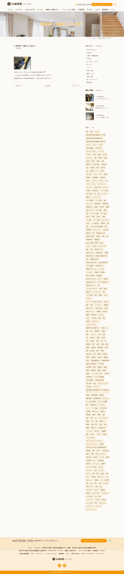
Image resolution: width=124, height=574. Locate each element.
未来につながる (89, 308)
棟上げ (98, 344)
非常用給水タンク (99, 265)
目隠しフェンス (89, 486)
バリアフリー (96, 386)
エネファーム (106, 398)
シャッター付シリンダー (97, 373)
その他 (89, 58)
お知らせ (89, 53)
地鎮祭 (105, 174)
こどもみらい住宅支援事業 (96, 226)
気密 (97, 421)
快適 (101, 288)
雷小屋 (102, 350)
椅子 (87, 405)
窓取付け (105, 434)
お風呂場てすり (102, 427)
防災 (87, 259)
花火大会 (94, 246)
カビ (95, 418)
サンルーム (105, 187)
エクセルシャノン (95, 321)
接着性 (93, 414)
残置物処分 (97, 239)
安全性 (87, 373)
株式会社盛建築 (89, 148)
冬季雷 (87, 357)
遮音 (104, 414)
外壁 (103, 161)
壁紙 (95, 470)
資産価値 (106, 305)
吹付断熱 (88, 411)
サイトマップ (100, 553)
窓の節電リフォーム (90, 460)
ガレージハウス (105, 220)
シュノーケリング (96, 292)
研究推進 (93, 357)
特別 (91, 249)
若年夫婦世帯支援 (99, 380)
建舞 (107, 344)
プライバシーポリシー (91, 151)
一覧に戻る (48, 85)
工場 (100, 483)
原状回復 (104, 431)
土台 (87, 341)
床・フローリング (92, 79)
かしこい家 (101, 269)
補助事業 (106, 357)
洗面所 (102, 473)
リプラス (102, 457)
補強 (87, 350)
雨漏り (105, 210)
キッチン (89, 64)
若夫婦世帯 (88, 367)
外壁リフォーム (89, 210)
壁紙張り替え (100, 252)
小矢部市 (88, 190)
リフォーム (101, 151)
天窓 (87, 213)
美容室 (100, 295)
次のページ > (76, 85)
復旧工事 (102, 207)
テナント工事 (97, 496)
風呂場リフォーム (90, 252)
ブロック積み (104, 213)
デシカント (101, 314)
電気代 (87, 454)
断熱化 (105, 367)
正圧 (99, 285)
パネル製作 (88, 220)
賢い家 (106, 308)
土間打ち (99, 216)
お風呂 (99, 154)
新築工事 (89, 82)
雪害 (87, 226)
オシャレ (106, 295)
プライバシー (98, 506)
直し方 (101, 180)
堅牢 (87, 331)
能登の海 (88, 292)
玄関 (95, 295)
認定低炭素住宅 (105, 360)
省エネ (87, 360)
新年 (108, 223)
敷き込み (92, 341)
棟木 (93, 344)
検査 (98, 350)
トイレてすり (89, 431)
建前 (103, 344)
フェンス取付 (98, 200)
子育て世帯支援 (89, 380)
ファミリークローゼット (91, 444)
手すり (87, 477)
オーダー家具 (89, 193)
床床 (98, 473)
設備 (104, 334)
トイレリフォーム (96, 197)
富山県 (87, 161)
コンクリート (93, 334)
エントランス (89, 203)
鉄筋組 (103, 331)
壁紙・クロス (90, 73)
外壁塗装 (92, 167)
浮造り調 (107, 373)
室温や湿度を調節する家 (101, 256)
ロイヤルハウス (96, 493)
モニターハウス (102, 246)
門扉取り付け (89, 207)
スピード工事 (89, 503)
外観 (101, 486)
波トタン (99, 450)
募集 (87, 249)
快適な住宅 (88, 457)
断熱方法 (103, 411)
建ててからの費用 (90, 275)
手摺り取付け (95, 190)
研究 (94, 354)
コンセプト (97, 131)
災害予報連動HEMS (103, 262)
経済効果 (94, 318)
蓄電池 (106, 252)
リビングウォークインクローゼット (94, 441)
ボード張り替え (103, 408)
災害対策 (88, 493)
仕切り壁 (104, 499)
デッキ (100, 174)
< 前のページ (18, 85)
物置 (96, 486)
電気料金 (95, 457)
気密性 (99, 414)
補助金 (107, 457)
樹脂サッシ (102, 421)
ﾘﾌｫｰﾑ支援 (88, 386)
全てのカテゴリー (92, 50)
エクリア (100, 279)
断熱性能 (88, 414)
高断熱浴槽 (88, 398)
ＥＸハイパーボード (103, 418)
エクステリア (89, 490)
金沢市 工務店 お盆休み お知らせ (95, 243)
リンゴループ (94, 180)
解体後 (96, 207)
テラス (95, 174)
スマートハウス (97, 229)
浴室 (93, 473)
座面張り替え (93, 405)
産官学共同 (88, 354)
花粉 (106, 226)
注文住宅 (88, 463)
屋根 (98, 167)
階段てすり (94, 427)
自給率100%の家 (90, 236)
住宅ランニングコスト (101, 454)
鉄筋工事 (102, 444)
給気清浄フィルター (90, 285)
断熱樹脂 (93, 370)
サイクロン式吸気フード (103, 282)
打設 (100, 334)
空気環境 (96, 272)
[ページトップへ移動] (109, 540)
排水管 (103, 337)
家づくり (96, 490)
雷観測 (99, 354)
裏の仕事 (92, 350)
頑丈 (91, 331)
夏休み (105, 288)
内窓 (99, 193)
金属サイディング (94, 171)
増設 (93, 450)
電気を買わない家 (101, 233)
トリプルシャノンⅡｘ (91, 324)
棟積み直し (104, 164)
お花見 (105, 158)
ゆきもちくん (89, 480)
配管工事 (92, 337)
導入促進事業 (101, 460)
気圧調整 (106, 279)
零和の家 (88, 233)
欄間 (104, 216)
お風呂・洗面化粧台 (92, 56)
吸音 (87, 418)
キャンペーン (89, 470)
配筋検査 (88, 450)
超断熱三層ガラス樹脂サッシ (93, 328)
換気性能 (103, 272)
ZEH (93, 233)
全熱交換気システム (90, 282)
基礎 (98, 341)
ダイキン (88, 318)
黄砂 (101, 424)
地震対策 (103, 490)
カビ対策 (97, 499)
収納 (107, 473)
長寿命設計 (97, 331)
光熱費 (87, 321)
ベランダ (99, 434)
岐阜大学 (100, 357)
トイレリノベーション (91, 509)
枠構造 (99, 370)
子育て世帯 (101, 364)
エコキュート (89, 158)
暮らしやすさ (103, 503)
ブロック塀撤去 (89, 200)
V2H (107, 236)
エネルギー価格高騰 (99, 377)
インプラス (104, 193)
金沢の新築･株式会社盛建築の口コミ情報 (95, 135)
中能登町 (88, 177)
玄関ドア (88, 216)
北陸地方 (105, 354)
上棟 (102, 341)
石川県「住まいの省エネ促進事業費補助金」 (96, 447)
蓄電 (104, 318)
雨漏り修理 (105, 203)
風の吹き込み (106, 450)
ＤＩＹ (87, 408)
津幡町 (107, 207)
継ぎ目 (106, 347)
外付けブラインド (90, 311)
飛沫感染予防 (97, 203)
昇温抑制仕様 (89, 377)
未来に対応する (99, 308)
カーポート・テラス (92, 61)
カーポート (88, 154)
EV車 (103, 236)
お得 (87, 171)
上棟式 (87, 180)
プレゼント (88, 298)
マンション (101, 470)
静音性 (87, 427)
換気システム (94, 424)
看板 (95, 483)
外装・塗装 (90, 76)
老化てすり (97, 431)
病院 (105, 200)
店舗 (87, 434)
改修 (94, 383)
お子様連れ (88, 229)
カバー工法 (105, 483)
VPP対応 (98, 236)
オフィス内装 (89, 496)
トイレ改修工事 (95, 223)
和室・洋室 (90, 70)
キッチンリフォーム (90, 184)
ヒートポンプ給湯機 (90, 401)
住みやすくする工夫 (90, 279)
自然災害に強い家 (94, 259)
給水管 (98, 337)
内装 (87, 483)
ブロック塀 (88, 174)
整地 (93, 216)
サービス (88, 144)
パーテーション (89, 506)
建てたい (107, 301)
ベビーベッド (89, 187)
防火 (92, 421)
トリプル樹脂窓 (89, 265)
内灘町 (100, 158)
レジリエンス (99, 305)
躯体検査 (93, 347)
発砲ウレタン (95, 411)
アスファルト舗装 (94, 213)
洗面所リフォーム (98, 249)
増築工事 (88, 197)
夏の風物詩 (99, 275)
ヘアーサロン (102, 405)
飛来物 (87, 314)
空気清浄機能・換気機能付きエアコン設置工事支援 (97, 391)
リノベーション (96, 463)
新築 (91, 131)
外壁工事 (103, 167)
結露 (91, 418)
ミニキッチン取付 (90, 437)
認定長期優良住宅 (95, 360)
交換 (95, 158)
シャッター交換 (104, 190)
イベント (88, 246)
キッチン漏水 (94, 408)
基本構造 (88, 344)
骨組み (87, 347)
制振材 (87, 424)
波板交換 (103, 223)
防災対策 (105, 311)
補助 (94, 367)
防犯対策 (107, 480)
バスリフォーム (101, 184)
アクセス (101, 144)
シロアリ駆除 (98, 210)
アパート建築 (96, 220)
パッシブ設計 (89, 272)
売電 (100, 318)
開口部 (87, 370)
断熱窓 (87, 395)
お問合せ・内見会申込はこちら (101, 4)
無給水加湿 (94, 314)
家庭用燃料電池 (97, 398)
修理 (104, 292)
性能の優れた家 (89, 256)
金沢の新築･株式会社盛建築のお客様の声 (95, 141)
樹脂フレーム (105, 328)
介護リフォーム (101, 477)
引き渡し (92, 434)
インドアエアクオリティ (91, 288)
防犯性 (104, 370)
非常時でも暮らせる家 (91, 262)
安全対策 (93, 477)
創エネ (91, 305)
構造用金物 (100, 347)
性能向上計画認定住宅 (91, 364)
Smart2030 (105, 229)
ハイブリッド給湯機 (102, 401)
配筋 (87, 334)
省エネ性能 (88, 383)
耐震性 (87, 421)
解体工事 (88, 164)
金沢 (87, 131)
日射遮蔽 (99, 311)
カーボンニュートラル (103, 383)
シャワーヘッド (89, 499)
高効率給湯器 (94, 395)
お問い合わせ (98, 148)
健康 (87, 305)
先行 (87, 337)
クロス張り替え (96, 164)
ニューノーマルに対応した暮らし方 (94, 301)
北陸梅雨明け (95, 177)
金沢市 (92, 161)
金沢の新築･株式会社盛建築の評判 (94, 138)
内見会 (102, 171)
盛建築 (103, 463)
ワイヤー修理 (89, 295)
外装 (91, 483)
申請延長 (100, 367)
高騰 (92, 454)
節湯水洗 (102, 395)
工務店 (98, 161)
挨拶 (94, 154)
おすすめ (105, 154)
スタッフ (94, 144)
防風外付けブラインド (91, 269)
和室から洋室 (97, 187)
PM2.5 (105, 424)
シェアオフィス (105, 493)
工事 (87, 167)
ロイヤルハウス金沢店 (91, 467)
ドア (102, 480)
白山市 (87, 223)
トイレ (89, 67)
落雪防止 (96, 480)
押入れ (96, 503)
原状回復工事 (89, 239)
